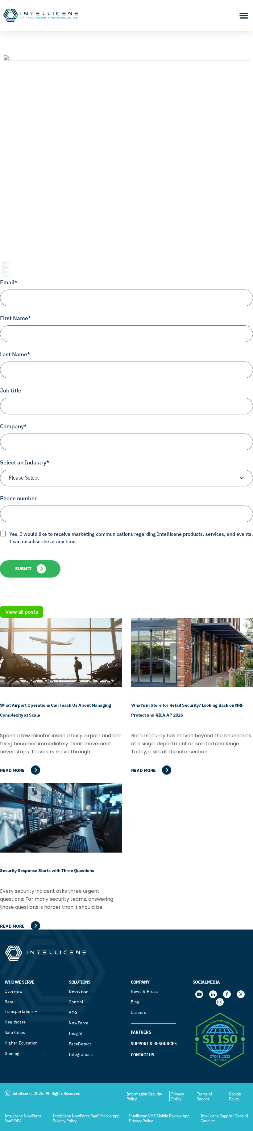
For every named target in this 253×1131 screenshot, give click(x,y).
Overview (14, 991)
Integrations (81, 1054)
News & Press (144, 991)
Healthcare (15, 1022)
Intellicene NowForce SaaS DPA (23, 1118)
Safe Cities (15, 1032)
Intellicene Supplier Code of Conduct (224, 1118)
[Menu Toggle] (243, 15)
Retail (10, 1002)
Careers (138, 1012)
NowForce (79, 1023)
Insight (75, 1033)
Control (76, 1002)
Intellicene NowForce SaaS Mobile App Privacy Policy (86, 1118)
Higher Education (21, 1043)
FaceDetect (80, 1044)
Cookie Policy (235, 1096)
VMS (73, 1012)
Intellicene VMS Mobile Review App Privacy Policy (159, 1118)
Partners (141, 1032)
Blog (135, 1002)
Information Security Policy (144, 1096)
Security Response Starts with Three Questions (47, 870)
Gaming (12, 1053)
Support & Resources (154, 1043)
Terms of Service (204, 1096)
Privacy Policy (177, 1096)
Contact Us (142, 1054)
